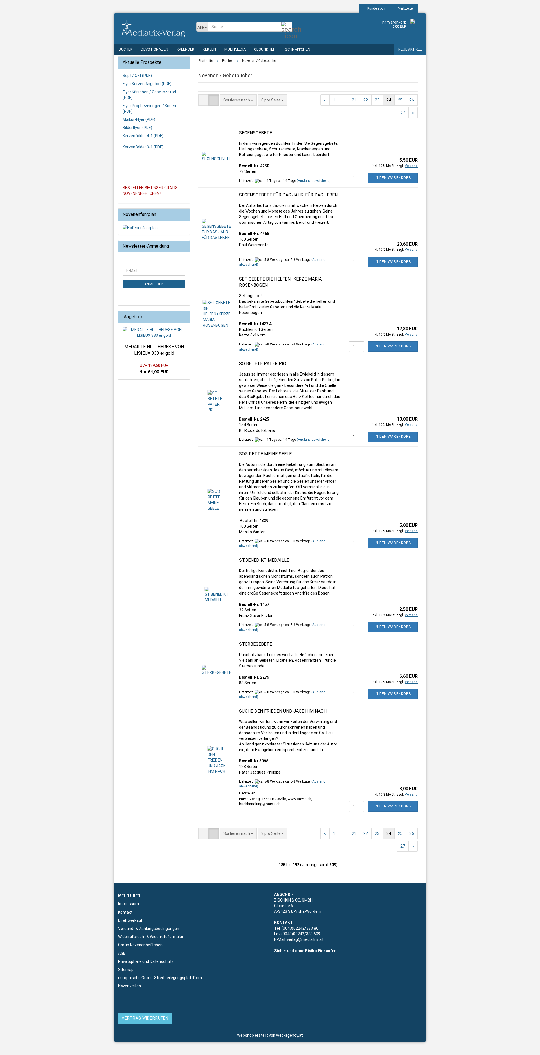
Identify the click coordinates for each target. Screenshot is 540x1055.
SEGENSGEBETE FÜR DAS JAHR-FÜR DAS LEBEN (288, 195)
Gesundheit (265, 49)
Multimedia (235, 49)
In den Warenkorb (393, 178)
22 (365, 100)
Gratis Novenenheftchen (140, 945)
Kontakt (125, 912)
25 (400, 100)
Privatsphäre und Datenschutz (146, 961)
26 (412, 100)
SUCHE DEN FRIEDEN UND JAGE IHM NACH (283, 711)
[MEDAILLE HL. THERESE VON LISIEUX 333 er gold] (154, 332)
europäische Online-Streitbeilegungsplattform (160, 977)
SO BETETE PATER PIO (262, 363)
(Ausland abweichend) (314, 181)
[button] (203, 100)
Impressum (128, 904)
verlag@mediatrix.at (305, 939)
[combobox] (238, 100)
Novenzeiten (129, 986)
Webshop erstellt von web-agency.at (270, 1035)
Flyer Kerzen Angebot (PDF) (147, 84)
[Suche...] (286, 27)
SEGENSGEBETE (255, 132)
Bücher (125, 49)
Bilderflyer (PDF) (137, 127)
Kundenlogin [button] (376, 8)
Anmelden (154, 284)
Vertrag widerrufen (145, 1018)
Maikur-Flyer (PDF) (139, 119)
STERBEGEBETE (255, 644)
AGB (122, 953)
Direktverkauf (130, 920)
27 (402, 112)
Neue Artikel (410, 49)
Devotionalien (154, 49)
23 (377, 100)
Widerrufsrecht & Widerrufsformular (150, 936)
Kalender (185, 49)
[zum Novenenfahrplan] (154, 228)
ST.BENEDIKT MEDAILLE (264, 560)
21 (354, 100)
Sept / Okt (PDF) (137, 75)
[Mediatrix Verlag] (153, 28)
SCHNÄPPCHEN (297, 49)
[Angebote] (183, 317)
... (343, 100)
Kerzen (209, 49)
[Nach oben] (524, 1046)
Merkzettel (404, 8)
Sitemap (126, 969)
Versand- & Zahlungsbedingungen (148, 928)
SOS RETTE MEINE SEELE (265, 454)
